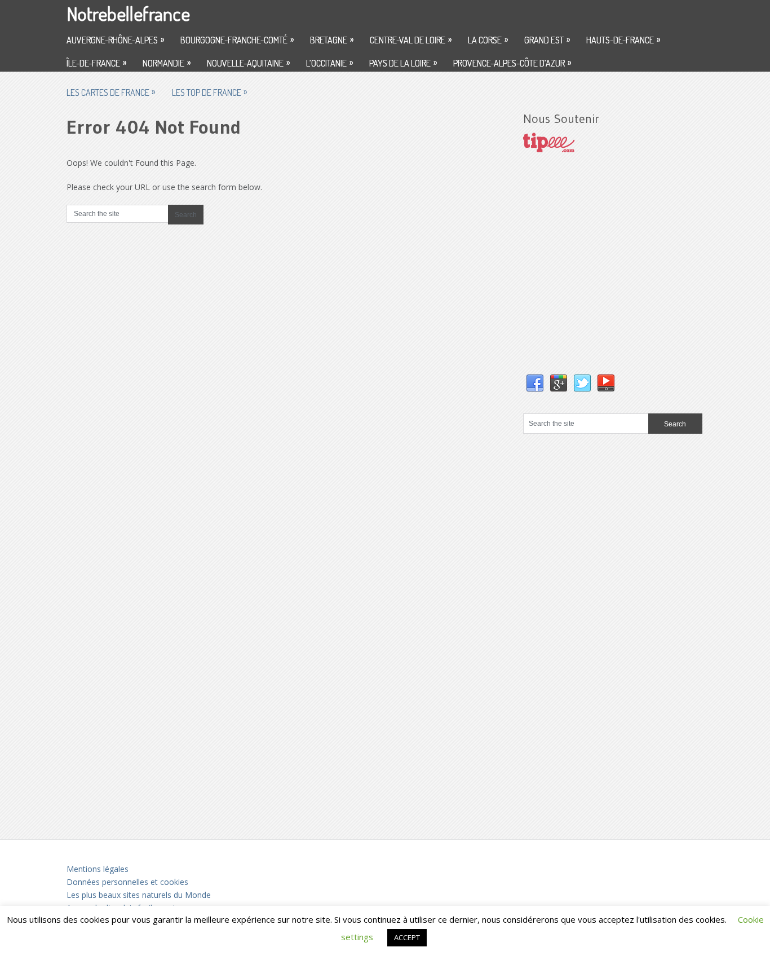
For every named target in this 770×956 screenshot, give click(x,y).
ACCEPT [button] (407, 937)
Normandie (167, 62)
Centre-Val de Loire (411, 39)
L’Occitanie (329, 62)
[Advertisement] (607, 274)
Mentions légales (98, 869)
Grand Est (547, 39)
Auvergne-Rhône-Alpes (115, 39)
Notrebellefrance (128, 13)
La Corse (488, 39)
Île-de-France (96, 62)
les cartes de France (111, 92)
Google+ (559, 384)
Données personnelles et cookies (127, 881)
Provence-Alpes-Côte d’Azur (512, 62)
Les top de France (209, 92)
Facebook (535, 384)
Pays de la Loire (403, 62)
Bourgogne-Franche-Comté (237, 39)
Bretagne (331, 39)
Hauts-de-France (623, 39)
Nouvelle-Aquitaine (248, 62)
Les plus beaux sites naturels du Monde (139, 894)
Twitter (582, 384)
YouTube (606, 384)
